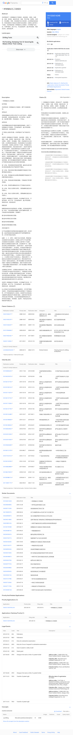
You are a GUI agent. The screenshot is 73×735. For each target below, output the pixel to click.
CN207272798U (7, 578)
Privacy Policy (51, 732)
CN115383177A (7, 483)
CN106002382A (7, 428)
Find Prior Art (65, 22)
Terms (43, 732)
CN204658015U (7, 530)
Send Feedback (23, 732)
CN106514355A (7, 461)
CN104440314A (7, 590)
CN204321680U (7, 519)
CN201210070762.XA (9, 607)
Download (59, 711)
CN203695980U (7, 567)
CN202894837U (7, 516)
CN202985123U (7, 523)
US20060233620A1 (8, 350)
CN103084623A (7, 371)
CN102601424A (7, 501)
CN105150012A (7, 387)
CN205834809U (7, 504)
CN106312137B (7, 450)
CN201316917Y (7, 545)
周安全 (57, 32)
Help (58, 732)
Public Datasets (34, 732)
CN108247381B (7, 472)
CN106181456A (7, 439)
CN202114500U (7, 341)
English (59, 29)
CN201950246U (7, 335)
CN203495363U (7, 571)
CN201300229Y (7, 319)
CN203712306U (7, 582)
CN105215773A (7, 381)
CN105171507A (7, 392)
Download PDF (53, 22)
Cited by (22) (64, 83)
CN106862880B (7, 466)
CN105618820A (7, 425)
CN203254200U (7, 541)
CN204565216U (7, 575)
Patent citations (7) (55, 83)
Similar (51, 24)
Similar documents (59, 85)
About (15, 732)
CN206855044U (7, 549)
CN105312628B (7, 414)
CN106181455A (7, 434)
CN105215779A (7, 409)
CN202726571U (7, 538)
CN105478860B (7, 419)
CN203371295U (7, 508)
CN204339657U (7, 534)
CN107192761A (7, 456)
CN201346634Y (7, 325)
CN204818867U (7, 556)
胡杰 (53, 32)
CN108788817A (7, 477)
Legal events (50, 85)
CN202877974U (7, 564)
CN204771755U (7, 586)
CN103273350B (7, 527)
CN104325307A (7, 376)
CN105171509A (7, 403)
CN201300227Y (7, 314)
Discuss (49, 91)
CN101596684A (7, 330)
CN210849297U (7, 512)
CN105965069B (7, 445)
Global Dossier (65, 89)
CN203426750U (7, 560)
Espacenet (58, 89)
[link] (6, 718)
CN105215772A (7, 398)
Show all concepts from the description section (16, 721)
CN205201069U (7, 553)
